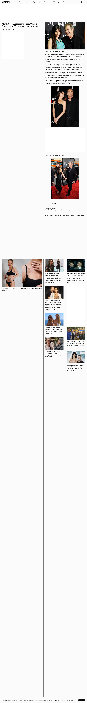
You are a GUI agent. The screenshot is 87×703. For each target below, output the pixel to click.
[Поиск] (81, 2)
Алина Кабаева (23, 2)
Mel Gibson (51, 210)
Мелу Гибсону (55, 55)
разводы (58, 210)
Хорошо (82, 700)
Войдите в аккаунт (53, 215)
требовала (48, 67)
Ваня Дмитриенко (46, 2)
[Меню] (84, 2)
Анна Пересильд (34, 2)
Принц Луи (66, 2)
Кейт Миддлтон (57, 2)
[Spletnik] (6, 2)
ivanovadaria (52, 208)
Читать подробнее (68, 700)
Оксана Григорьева (67, 210)
